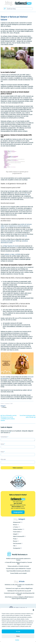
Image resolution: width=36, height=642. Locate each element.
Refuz (18, 636)
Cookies (17, 640)
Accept (18, 631)
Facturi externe (16, 531)
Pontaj (14, 538)
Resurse (15, 541)
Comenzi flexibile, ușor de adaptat (18, 573)
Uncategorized (16, 548)
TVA (14, 545)
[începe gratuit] (18, 512)
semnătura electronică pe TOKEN (10, 241)
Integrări (15, 534)
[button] (33, 610)
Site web (3, 459)
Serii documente (17, 543)
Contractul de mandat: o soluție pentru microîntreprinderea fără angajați (19, 593)
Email (3, 452)
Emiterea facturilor (17, 529)
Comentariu (4, 437)
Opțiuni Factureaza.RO (18, 536)
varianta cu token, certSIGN (12, 254)
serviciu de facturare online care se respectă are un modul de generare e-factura (16, 225)
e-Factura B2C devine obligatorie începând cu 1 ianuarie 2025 (18, 563)
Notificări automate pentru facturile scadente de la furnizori (18, 559)
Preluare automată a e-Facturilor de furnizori (18, 566)
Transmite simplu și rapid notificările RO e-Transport (18, 568)
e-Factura (4, 407)
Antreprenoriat (16, 522)
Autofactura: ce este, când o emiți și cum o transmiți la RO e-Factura (19, 585)
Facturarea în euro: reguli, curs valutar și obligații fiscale (19, 588)
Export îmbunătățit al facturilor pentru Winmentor (18, 571)
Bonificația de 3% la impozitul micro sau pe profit (19, 590)
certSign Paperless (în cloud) (10, 246)
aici (26, 194)
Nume (3, 444)
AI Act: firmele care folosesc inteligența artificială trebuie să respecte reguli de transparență (19, 597)
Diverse (15, 524)
